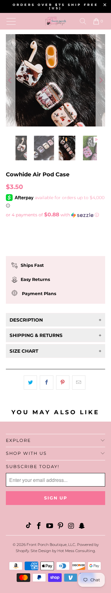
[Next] (100, 80)
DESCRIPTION (26, 320)
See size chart (24, 226)
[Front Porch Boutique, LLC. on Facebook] (39, 526)
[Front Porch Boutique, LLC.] (55, 21)
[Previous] (10, 80)
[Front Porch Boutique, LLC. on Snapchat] (82, 526)
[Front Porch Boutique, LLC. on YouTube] (50, 526)
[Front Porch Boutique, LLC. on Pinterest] (60, 526)
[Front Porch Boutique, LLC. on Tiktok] (28, 526)
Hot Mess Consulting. (76, 550)
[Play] (55, 80)
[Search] (83, 21)
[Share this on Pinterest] (62, 382)
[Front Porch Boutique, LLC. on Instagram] (71, 526)
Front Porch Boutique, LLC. (51, 544)
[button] (55, 215)
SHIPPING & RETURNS (36, 335)
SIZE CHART (24, 351)
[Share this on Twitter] (30, 382)
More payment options (56, 255)
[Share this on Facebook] (46, 382)
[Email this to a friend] (78, 382)
